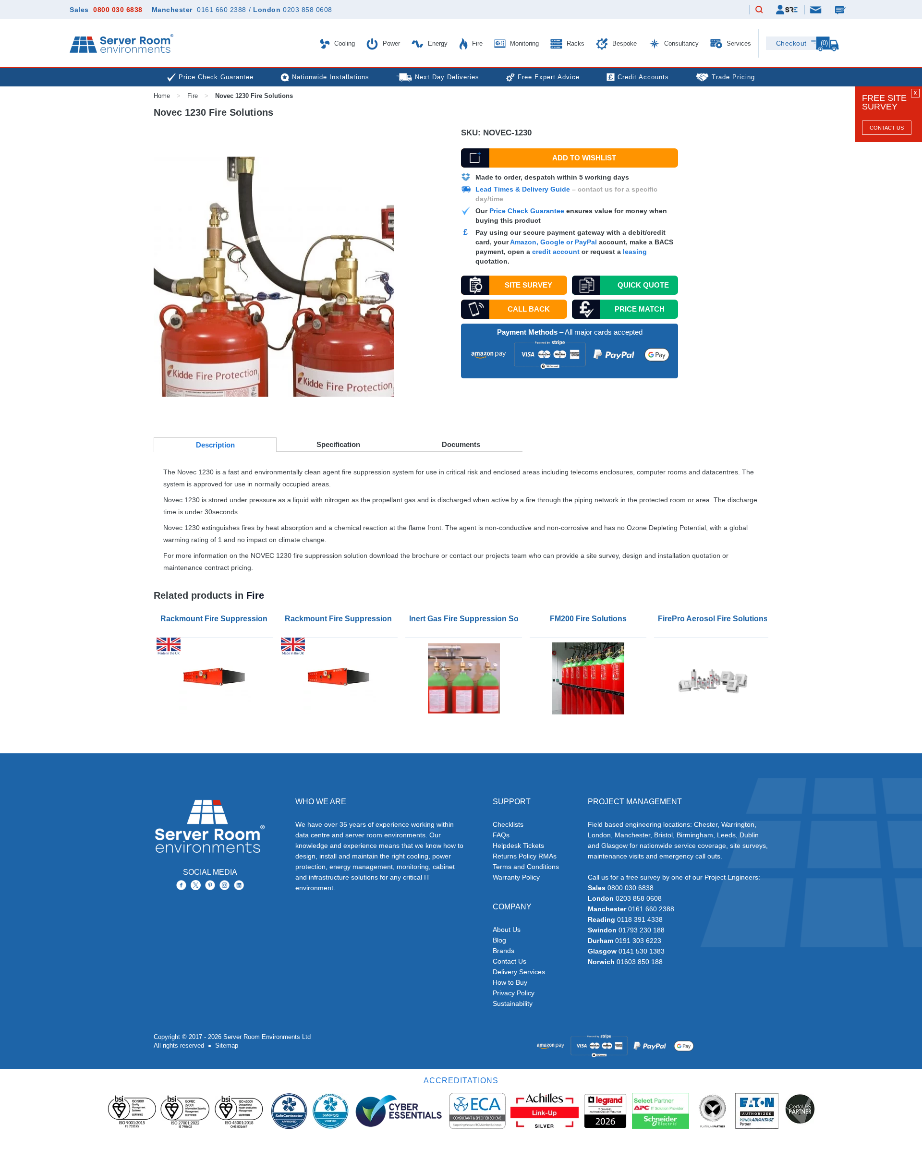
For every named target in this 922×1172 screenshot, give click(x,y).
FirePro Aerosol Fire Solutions (713, 619)
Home (162, 95)
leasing (635, 251)
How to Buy (510, 982)
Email (816, 9)
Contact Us (887, 128)
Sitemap (226, 1045)
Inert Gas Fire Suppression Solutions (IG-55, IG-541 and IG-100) (465, 619)
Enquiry (841, 9)
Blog (499, 940)
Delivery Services (519, 972)
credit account (556, 251)
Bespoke (623, 43)
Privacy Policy (513, 993)
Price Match (640, 309)
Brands (503, 951)
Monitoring (523, 43)
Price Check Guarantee (526, 211)
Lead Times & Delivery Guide (522, 189)
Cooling (343, 43)
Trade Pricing (733, 77)
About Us (507, 929)
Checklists (508, 824)
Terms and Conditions (526, 866)
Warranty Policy (516, 877)
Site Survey (528, 285)
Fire (476, 43)
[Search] (759, 10)
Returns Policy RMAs (525, 856)
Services (738, 43)
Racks (574, 43)
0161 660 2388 (221, 9)
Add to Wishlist (584, 158)
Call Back (529, 309)
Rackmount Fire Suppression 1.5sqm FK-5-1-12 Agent (341, 619)
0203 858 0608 (307, 9)
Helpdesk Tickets (518, 845)
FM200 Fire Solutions (588, 619)
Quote (643, 285)
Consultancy (680, 43)
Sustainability (513, 1003)
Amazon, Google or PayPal (553, 242)
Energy (437, 43)
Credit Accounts (643, 77)
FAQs (501, 835)
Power (390, 43)
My (787, 9)
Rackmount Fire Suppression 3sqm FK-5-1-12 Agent (216, 619)
